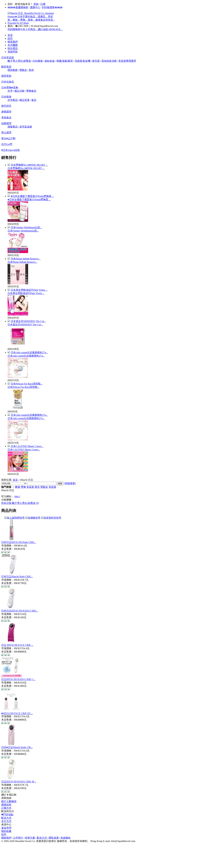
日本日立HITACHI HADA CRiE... (19, 610)
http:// (17, 496)
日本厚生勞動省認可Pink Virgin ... (29, 290)
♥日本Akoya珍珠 (10, 150)
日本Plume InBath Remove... (25, 258)
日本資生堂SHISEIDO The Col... (28, 321)
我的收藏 (6, 831)
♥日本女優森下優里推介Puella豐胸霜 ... (32, 196)
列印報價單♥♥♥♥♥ (52, 7)
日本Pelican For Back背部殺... (26, 383)
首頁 (10, 35)
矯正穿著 (24, 100)
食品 (33, 100)
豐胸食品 (31, 91)
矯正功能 (19, 91)
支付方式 (6, 821)
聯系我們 (13, 41)
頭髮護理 (6, 123)
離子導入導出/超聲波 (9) (25, 503)
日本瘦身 (6, 96)
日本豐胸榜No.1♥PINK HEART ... (29, 165)
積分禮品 (13, 48)
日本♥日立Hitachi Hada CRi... (17, 747)
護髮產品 (13, 126)
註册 (42, 4)
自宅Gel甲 (6, 144)
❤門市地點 (7, 814)
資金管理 (6, 827)
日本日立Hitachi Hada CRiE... (17, 576)
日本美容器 (7, 57)
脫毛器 (96, 61)
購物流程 (6, 804)
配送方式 (6, 818)
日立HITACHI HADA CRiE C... (18, 679)
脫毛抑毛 (6, 106)
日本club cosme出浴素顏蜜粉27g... (29, 352)
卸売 (10, 38)
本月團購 (13, 45)
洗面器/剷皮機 (82, 61)
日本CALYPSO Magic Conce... (27, 446)
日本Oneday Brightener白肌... (26, 227)
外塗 (10, 91)
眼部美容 (6, 66)
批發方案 (30, 837)
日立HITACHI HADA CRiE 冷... (18, 781)
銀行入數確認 (8, 801)
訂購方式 (6, 808)
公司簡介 (18, 837)
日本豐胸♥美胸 (9, 87)
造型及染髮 (25, 126)
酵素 (17, 487)
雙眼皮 (23, 70)
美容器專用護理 (127, 61)
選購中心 (35, 7)
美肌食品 (6, 117)
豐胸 (23, 487)
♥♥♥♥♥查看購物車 (18, 7)
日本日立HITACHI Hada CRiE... (18, 542)
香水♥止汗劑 (8, 138)
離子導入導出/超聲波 (19, 61)
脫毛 (37, 487)
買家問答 (13, 51)
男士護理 (6, 132)
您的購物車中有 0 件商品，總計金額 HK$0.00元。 (35, 29)
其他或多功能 (109, 61)
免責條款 (65, 837)
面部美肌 (6, 76)
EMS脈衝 (38, 61)
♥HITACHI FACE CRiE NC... (17, 713)
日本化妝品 (7, 81)
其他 (31, 70)
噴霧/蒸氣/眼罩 (64, 61)
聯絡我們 (6, 837)
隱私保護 (54, 837)
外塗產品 (13, 100)
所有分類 (6, 503)
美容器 (30, 487)
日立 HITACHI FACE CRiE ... (17, 645)
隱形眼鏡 (13, 70)
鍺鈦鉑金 (50, 61)
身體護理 (6, 111)
